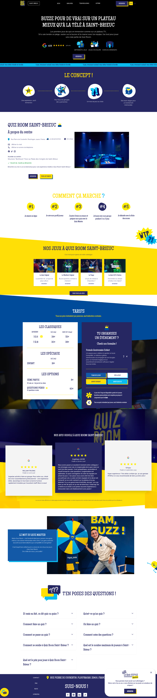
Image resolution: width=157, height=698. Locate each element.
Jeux (58, 3)
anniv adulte (117, 382)
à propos (36, 694)
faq (36, 683)
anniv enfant (96, 382)
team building (96, 375)
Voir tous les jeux (79, 293)
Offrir (98, 3)
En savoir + (44, 283)
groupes (70, 3)
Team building (84, 3)
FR (131, 3)
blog (36, 688)
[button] (58, 3)
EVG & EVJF (117, 375)
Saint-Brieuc (33, 3)
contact (36, 677)
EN (135, 3)
